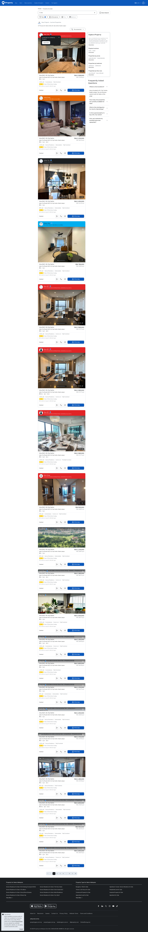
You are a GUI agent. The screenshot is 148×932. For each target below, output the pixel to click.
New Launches (28, 3)
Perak (94, 50)
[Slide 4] (61, 71)
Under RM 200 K (92, 58)
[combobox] (67, 12)
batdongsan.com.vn (62, 922)
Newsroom (40, 913)
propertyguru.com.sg (49, 922)
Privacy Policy (64, 913)
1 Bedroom (91, 65)
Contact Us (54, 913)
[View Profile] (55, 35)
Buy (16, 3)
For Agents (54, 3)
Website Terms (73, 913)
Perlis (90, 50)
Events (47, 3)
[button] (39, 22)
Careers (47, 913)
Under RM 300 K (101, 58)
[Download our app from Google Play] (50, 906)
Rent (21, 3)
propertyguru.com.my (36, 922)
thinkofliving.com (85, 922)
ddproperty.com (74, 922)
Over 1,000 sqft (99, 73)
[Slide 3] (60, 71)
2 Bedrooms (98, 65)
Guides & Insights (38, 3)
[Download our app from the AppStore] (36, 906)
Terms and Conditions (86, 913)
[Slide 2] (59, 503)
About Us (32, 913)
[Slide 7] (65, 503)
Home (39, 8)
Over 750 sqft (92, 73)
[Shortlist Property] (83, 40)
